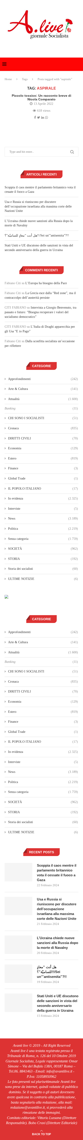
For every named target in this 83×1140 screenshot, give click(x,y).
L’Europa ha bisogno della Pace (46, 283)
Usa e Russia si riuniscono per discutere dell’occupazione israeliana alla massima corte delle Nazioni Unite (38, 206)
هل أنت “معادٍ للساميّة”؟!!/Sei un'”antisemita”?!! (37, 235)
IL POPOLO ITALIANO (43, 488)
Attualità (43, 399)
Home (8, 79)
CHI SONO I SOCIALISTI (43, 418)
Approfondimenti (43, 379)
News (43, 518)
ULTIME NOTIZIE (43, 579)
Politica (43, 528)
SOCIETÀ (43, 548)
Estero (43, 458)
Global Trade (43, 478)
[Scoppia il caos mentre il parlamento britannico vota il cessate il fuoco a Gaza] (18, 872)
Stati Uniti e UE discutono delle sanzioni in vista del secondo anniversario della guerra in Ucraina (57, 1003)
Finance (43, 468)
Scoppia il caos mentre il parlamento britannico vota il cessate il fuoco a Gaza (56, 872)
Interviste (43, 508)
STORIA (43, 559)
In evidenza (43, 498)
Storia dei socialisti (43, 568)
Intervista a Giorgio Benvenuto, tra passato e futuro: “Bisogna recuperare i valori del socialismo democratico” (40, 312)
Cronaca (43, 428)
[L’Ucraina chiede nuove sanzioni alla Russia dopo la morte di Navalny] (18, 944)
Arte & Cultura (43, 389)
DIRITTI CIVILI (43, 438)
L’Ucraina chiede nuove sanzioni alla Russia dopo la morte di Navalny (57, 943)
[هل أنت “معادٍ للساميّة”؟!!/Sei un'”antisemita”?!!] (18, 974)
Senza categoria (43, 539)
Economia (43, 448)
